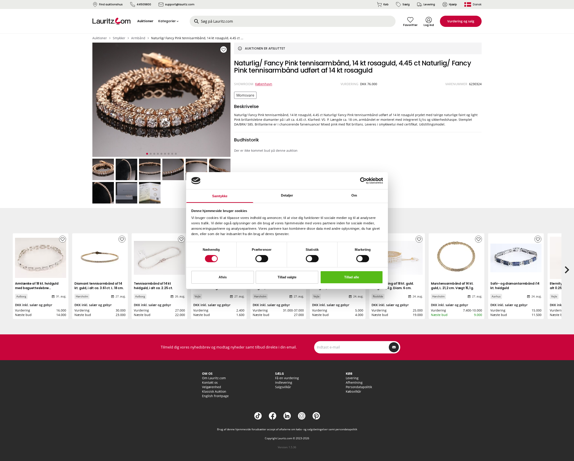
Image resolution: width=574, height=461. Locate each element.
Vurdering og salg (460, 21)
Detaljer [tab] (287, 195)
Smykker (119, 38)
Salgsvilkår (283, 387)
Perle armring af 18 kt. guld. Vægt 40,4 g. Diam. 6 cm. (393, 285)
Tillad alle (351, 277)
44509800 (144, 4)
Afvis (223, 277)
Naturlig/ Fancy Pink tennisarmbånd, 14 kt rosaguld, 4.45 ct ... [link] (197, 38)
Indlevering (283, 382)
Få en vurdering (287, 378)
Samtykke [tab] (220, 196)
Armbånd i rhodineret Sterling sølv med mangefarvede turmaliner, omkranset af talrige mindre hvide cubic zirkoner (217, 292)
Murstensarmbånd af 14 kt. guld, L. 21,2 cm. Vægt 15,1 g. (452, 285)
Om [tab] (354, 195)
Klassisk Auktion (214, 391)
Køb (386, 4)
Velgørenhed (211, 387)
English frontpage (215, 396)
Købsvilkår (353, 391)
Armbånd (138, 38)
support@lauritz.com (179, 4)
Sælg (406, 4)
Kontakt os (210, 382)
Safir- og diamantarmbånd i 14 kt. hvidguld (514, 285)
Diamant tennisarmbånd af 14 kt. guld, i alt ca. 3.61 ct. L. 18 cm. (99, 285)
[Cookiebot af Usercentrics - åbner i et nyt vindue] (363, 180)
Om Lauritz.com (214, 378)
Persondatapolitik (359, 387)
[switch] (261, 258)
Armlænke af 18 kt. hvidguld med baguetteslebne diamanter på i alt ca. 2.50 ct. (38, 288)
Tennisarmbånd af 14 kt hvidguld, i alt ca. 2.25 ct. (153, 285)
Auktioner (99, 38)
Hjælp (453, 4)
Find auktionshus (111, 4)
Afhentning (354, 382)
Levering (429, 4)
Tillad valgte (287, 277)
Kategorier (167, 21)
